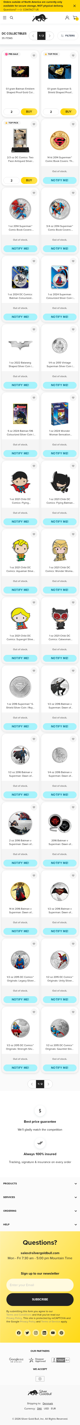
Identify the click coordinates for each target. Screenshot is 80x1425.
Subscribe (40, 1299)
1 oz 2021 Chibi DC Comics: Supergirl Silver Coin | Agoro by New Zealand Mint (20, 638)
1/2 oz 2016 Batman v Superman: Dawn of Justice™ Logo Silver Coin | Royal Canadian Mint (59, 911)
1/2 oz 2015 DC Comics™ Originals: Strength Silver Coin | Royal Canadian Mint (20, 1047)
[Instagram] (35, 1332)
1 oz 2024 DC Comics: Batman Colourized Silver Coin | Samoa (20, 296)
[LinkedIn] (44, 1332)
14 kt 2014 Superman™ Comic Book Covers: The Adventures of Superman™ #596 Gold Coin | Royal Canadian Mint (59, 159)
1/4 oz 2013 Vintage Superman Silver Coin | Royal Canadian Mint (60, 365)
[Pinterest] (61, 1332)
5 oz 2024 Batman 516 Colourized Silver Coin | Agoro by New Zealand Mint (20, 433)
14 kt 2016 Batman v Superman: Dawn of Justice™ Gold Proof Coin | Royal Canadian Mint (20, 911)
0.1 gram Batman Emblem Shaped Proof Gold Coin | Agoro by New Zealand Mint (20, 91)
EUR (53, 1408)
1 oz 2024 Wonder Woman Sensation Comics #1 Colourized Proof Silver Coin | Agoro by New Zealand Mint (60, 433)
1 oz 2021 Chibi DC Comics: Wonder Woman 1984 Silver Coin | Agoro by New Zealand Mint (59, 569)
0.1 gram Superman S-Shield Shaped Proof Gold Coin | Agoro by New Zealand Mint (59, 91)
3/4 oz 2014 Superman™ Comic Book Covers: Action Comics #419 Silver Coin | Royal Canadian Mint (59, 228)
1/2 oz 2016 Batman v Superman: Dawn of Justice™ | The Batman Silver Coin (59, 706)
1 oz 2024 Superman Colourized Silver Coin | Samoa (59, 296)
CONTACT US (31, 9)
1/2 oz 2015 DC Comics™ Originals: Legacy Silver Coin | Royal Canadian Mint (20, 979)
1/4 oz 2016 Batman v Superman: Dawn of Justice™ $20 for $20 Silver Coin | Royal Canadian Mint (60, 774)
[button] (40, 1183)
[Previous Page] (33, 36)
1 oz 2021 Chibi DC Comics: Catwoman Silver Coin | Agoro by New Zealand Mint (59, 638)
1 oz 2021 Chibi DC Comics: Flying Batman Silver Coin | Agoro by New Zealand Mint (60, 501)
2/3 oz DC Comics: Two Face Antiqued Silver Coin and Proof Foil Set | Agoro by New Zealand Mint (20, 159)
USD (46, 1408)
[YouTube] (52, 1332)
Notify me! (59, 180)
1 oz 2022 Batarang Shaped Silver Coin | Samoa (20, 365)
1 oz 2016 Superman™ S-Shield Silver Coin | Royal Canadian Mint (20, 706)
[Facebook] (18, 1332)
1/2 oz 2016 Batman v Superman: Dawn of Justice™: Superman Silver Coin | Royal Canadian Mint (20, 774)
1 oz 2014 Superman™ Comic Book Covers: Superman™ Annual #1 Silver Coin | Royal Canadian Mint (20, 228)
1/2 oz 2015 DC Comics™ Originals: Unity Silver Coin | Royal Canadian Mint (59, 979)
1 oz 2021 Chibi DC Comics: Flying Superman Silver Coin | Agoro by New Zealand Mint (20, 501)
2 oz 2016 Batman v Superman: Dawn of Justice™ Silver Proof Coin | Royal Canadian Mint (20, 842)
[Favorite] (34, 55)
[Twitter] (27, 1332)
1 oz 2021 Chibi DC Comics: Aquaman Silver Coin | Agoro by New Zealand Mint (20, 569)
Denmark (48, 1403)
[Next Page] (49, 36)
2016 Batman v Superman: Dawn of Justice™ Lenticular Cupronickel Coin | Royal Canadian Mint (60, 842)
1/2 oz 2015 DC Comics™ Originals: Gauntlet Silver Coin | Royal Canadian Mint (59, 1047)
